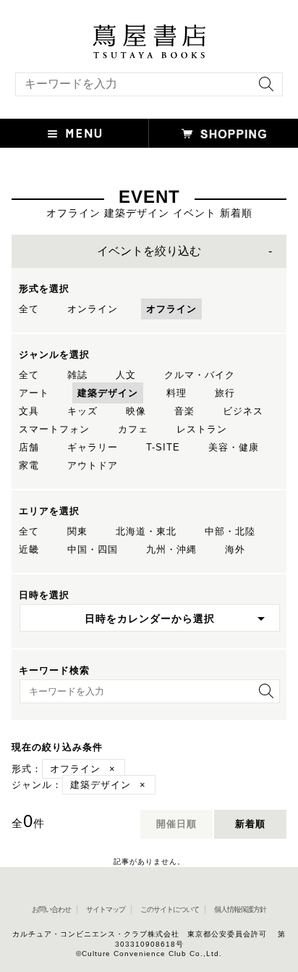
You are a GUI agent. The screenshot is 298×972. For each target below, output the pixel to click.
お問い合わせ (51, 909)
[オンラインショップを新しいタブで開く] (223, 133)
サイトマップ (105, 909)
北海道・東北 (146, 531)
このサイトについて (169, 909)
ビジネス (243, 411)
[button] (74, 133)
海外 (235, 549)
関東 (77, 531)
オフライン (171, 308)
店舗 (29, 447)
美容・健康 (233, 447)
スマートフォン (54, 429)
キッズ (82, 411)
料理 (176, 392)
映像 (136, 411)
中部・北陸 (230, 531)
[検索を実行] (262, 89)
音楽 (184, 411)
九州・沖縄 (171, 549)
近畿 (29, 549)
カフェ (133, 429)
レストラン (201, 429)
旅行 (225, 392)
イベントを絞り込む (149, 251)
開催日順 (176, 823)
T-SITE (163, 447)
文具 (29, 411)
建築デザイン (107, 392)
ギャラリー (92, 447)
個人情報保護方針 (240, 909)
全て (29, 308)
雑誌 (77, 374)
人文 (126, 374)
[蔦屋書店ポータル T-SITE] (149, 31)
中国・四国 (92, 549)
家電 (29, 465)
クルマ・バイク (199, 374)
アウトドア (92, 465)
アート (34, 392)
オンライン (92, 308)
